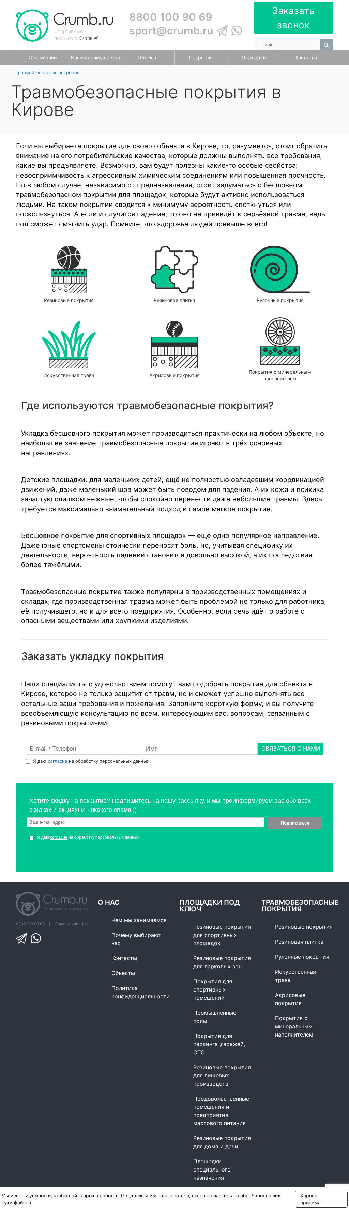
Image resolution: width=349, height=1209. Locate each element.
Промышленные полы (214, 1016)
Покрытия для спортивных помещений (212, 989)
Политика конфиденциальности (140, 992)
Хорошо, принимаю (312, 1199)
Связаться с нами (290, 748)
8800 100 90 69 (170, 17)
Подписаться (295, 823)
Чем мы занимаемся (139, 920)
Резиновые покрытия (304, 926)
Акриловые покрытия (290, 999)
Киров (86, 38)
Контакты (124, 958)
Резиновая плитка (299, 941)
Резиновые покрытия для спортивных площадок (222, 935)
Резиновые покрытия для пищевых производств (222, 1075)
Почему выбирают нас (136, 939)
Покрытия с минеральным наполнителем (294, 1026)
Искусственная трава (295, 975)
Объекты (123, 973)
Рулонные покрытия (302, 956)
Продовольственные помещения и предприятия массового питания (221, 1111)
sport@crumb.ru (171, 30)
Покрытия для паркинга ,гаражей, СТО (219, 1044)
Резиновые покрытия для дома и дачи (222, 1142)
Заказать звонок (293, 18)
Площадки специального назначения (212, 1169)
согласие (57, 761)
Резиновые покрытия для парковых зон (222, 962)
